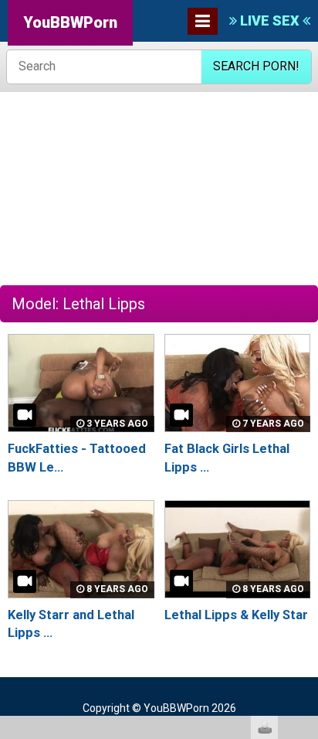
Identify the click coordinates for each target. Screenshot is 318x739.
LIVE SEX (270, 20)
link (304, 497)
